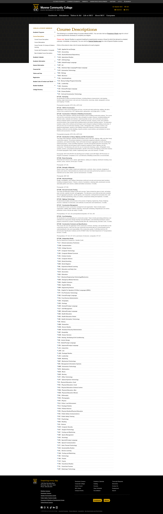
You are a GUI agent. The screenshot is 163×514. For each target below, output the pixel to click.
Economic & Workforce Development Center (52, 500)
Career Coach (79, 486)
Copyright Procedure (63, 511)
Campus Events (79, 490)
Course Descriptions (38, 36)
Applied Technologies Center (48, 495)
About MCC (99, 15)
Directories (115, 483)
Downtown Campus (46, 493)
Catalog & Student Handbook (42, 28)
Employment (115, 488)
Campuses (110, 15)
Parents (85, 1)
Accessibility (81, 511)
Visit (127, 6)
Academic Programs (38, 32)
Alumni (107, 500)
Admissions (64, 15)
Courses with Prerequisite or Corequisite (44, 50)
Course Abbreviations (39, 42)
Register (119, 10)
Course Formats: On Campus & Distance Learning (44, 46)
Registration (36, 77)
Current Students (73, 1)
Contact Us (115, 486)
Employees (97, 500)
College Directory (38, 89)
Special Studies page (94, 41)
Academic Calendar (38, 57)
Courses (96, 486)
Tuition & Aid (75, 15)
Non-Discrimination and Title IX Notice (93, 511)
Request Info (118, 6)
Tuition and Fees (37, 73)
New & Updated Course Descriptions (43, 53)
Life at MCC (88, 15)
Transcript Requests (117, 481)
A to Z (120, 1)
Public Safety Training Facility (48, 498)
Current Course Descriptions (41, 39)
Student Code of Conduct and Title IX (43, 81)
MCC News (78, 488)
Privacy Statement (73, 511)
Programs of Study (112, 33)
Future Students (59, 1)
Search (128, 1)
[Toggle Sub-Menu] (55, 32)
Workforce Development (98, 1)
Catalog (96, 483)
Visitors (112, 1)
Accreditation (97, 490)
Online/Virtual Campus (47, 502)
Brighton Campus (45, 491)
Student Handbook (38, 85)
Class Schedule (98, 488)
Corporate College (80, 483)
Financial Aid (36, 69)
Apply (127, 10)
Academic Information (39, 61)
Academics (52, 15)
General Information (38, 65)
